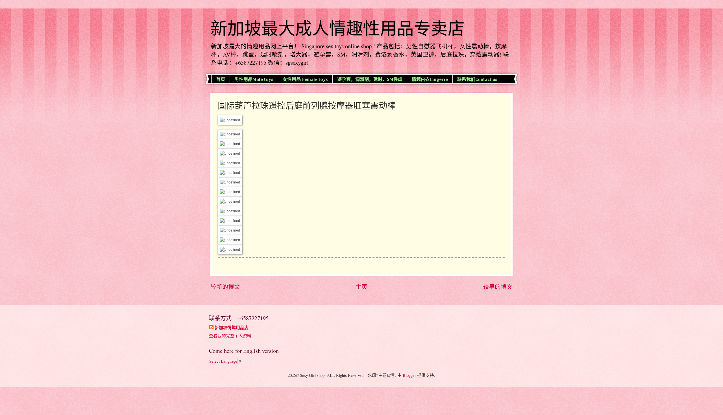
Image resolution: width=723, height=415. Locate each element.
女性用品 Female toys (305, 79)
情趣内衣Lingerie (430, 79)
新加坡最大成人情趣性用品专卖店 (337, 28)
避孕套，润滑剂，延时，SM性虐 (369, 79)
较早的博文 (498, 287)
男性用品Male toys (253, 79)
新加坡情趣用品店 (232, 327)
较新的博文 (225, 287)
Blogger (409, 375)
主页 (361, 287)
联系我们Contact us (477, 79)
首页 (220, 79)
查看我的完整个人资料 (230, 335)
